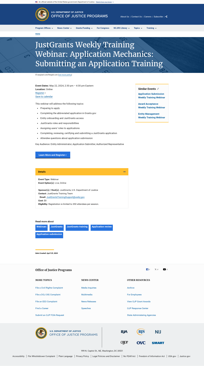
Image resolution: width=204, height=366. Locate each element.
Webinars (41, 226)
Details (42, 171)
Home (37, 34)
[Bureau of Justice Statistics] (141, 335)
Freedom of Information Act (152, 356)
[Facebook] (149, 271)
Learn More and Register (52, 155)
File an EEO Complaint (46, 301)
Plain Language (66, 356)
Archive (130, 287)
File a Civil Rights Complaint (49, 287)
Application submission (49, 234)
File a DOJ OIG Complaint (47, 294)
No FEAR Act (129, 356)
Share (168, 18)
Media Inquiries (88, 287)
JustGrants (57, 226)
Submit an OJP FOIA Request (49, 315)
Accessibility (18, 356)
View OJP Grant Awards (138, 301)
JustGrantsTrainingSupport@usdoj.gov (65, 197)
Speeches (86, 308)
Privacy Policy (82, 356)
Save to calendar (44, 96)
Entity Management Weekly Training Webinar (151, 115)
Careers (147, 16)
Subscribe (158, 16)
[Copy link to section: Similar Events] (157, 88)
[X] (157, 271)
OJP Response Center (137, 308)
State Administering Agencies (141, 315)
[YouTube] (166, 271)
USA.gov (172, 356)
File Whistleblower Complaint (41, 356)
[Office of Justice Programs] (42, 14)
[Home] (79, 14)
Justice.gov (185, 356)
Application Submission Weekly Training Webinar (151, 95)
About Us (124, 16)
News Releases (88, 301)
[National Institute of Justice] (158, 334)
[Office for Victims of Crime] (141, 345)
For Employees (134, 294)
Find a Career (41, 308)
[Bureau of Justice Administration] (124, 334)
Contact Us (136, 16)
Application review (102, 226)
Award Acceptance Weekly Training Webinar (151, 105)
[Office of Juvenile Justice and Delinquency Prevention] (124, 345)
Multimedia (86, 294)
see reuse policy (65, 74)
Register (39, 93)
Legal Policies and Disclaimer (106, 356)
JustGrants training (77, 226)
